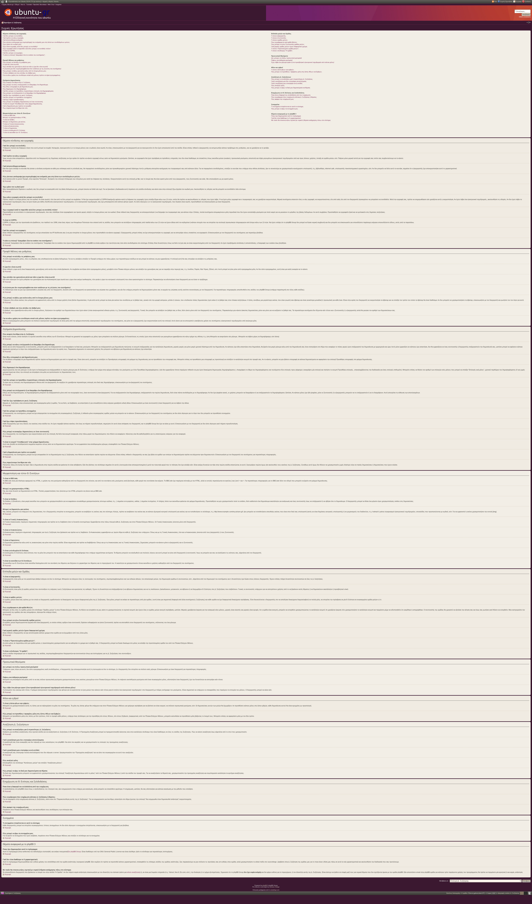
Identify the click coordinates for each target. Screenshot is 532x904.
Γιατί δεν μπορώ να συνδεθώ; (13, 36)
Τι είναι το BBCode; (9, 115)
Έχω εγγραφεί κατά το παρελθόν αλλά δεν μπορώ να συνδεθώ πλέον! (27, 48)
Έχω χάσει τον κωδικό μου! (12, 44)
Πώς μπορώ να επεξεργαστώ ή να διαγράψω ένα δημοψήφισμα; (24, 93)
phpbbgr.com (275, 890)
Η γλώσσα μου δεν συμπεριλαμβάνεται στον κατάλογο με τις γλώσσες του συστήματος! (32, 69)
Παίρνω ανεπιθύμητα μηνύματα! (281, 60)
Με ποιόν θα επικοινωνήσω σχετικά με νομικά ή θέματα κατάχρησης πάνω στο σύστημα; (301, 120)
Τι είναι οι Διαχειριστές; (278, 36)
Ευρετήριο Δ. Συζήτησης (13, 22)
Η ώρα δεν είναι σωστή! (11, 64)
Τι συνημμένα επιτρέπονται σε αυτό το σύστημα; (287, 106)
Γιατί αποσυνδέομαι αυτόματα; (13, 40)
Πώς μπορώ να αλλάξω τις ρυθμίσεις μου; (17, 62)
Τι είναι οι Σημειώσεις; (10, 128)
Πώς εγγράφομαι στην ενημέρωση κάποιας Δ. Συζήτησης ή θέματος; (294, 97)
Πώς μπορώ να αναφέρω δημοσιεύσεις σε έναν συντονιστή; (23, 102)
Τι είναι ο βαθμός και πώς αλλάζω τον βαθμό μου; (19, 73)
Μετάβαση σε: (444, 881)
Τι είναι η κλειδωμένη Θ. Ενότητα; (14, 130)
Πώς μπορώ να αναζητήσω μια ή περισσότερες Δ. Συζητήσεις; (292, 79)
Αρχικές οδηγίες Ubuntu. (51, 1)
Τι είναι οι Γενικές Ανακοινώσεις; (13, 124)
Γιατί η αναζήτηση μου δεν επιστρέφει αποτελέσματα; (288, 81)
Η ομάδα (464, 893)
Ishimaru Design (274, 887)
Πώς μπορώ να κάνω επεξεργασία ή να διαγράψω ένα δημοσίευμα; (25, 84)
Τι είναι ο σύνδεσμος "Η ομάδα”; (282, 51)
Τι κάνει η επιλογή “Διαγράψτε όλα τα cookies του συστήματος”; (24, 55)
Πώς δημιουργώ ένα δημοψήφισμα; (14, 89)
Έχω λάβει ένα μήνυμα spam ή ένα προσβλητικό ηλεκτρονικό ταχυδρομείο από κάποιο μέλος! (302, 62)
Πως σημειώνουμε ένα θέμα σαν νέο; (15, 108)
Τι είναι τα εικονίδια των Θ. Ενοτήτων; (15, 132)
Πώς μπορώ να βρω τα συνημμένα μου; (284, 109)
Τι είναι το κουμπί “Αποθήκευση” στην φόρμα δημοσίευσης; (22, 104)
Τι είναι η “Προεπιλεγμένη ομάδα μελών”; (285, 48)
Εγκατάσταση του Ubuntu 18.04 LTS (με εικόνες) (25, 1)
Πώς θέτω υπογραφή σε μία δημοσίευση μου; (18, 87)
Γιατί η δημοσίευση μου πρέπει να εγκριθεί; (17, 106)
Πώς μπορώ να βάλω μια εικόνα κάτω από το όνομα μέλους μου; (24, 71)
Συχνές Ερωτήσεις (506, 1)
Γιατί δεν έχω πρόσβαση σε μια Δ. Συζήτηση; (18, 95)
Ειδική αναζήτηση (525, 17)
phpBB (265, 885)
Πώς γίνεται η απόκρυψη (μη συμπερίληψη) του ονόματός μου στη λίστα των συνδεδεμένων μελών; (36, 42)
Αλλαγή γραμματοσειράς (528, 22)
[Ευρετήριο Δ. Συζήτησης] (27, 12)
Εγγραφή (519, 1)
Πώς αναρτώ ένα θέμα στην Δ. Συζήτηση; (16, 82)
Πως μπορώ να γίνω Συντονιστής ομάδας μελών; (287, 44)
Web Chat (51, 4)
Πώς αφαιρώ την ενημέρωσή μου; (282, 99)
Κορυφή (8, 150)
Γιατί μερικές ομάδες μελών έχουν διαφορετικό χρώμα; (289, 46)
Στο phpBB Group (74, 852)
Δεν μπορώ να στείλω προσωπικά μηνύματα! (286, 58)
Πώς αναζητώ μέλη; (278, 85)
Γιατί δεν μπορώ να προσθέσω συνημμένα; (17, 97)
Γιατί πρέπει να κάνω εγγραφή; (13, 38)
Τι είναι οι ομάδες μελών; (279, 40)
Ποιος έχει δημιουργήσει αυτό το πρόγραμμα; (286, 116)
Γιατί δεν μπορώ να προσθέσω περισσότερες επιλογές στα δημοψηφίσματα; (28, 91)
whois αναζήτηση (133, 872)
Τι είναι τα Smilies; (9, 120)
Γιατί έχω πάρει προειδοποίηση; (13, 99)
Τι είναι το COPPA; (9, 51)
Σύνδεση (528, 1)
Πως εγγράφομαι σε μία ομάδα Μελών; (284, 42)
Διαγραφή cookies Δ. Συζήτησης (508, 893)
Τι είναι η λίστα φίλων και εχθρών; (282, 70)
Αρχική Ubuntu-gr (7, 4)
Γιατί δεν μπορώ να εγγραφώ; (13, 53)
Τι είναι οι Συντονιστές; (278, 38)
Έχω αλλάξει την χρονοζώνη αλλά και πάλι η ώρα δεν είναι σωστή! (25, 66)
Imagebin (59, 4)
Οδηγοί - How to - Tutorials (23, 4)
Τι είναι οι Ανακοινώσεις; (11, 126)
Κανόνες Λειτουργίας (453, 893)
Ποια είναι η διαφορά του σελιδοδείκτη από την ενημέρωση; (291, 95)
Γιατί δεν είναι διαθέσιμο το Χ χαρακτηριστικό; (286, 118)
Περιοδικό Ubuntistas (39, 4)
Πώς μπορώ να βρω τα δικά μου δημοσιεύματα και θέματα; (290, 88)
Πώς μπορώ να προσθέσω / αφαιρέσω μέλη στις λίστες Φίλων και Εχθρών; (296, 72)
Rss (495, 1)
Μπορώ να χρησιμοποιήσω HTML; (14, 117)
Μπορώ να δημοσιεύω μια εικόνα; (14, 122)
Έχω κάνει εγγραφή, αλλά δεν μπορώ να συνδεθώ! (20, 46)
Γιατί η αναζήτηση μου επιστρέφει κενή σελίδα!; (287, 83)
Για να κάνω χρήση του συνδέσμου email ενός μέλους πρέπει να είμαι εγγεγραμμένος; (31, 75)
